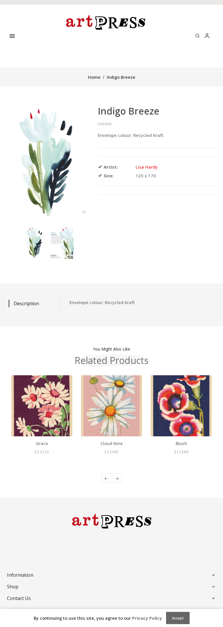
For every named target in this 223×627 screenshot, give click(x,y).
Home (94, 77)
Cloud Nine (111, 443)
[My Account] (207, 36)
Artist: (111, 167)
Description (26, 303)
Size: (109, 175)
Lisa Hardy (147, 167)
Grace (42, 443)
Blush (181, 443)
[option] (35, 242)
